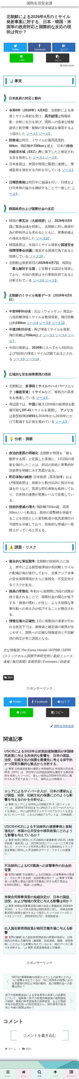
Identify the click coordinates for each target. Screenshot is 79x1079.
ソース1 (32, 133)
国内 (10, 677)
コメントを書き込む (39, 1035)
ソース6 (38, 280)
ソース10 (42, 238)
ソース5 (44, 133)
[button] (71, 623)
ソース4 (32, 323)
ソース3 (41, 397)
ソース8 (51, 157)
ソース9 (51, 280)
